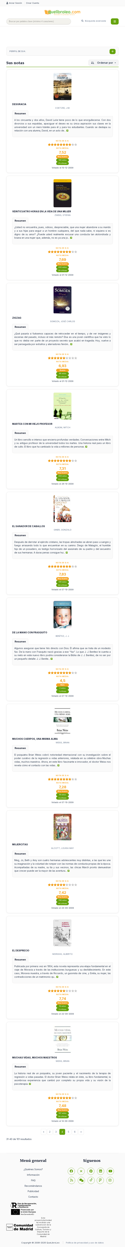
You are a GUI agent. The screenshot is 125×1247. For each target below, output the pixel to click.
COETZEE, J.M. (62, 108)
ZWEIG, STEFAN (62, 215)
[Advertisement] (65, 37)
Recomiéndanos (33, 1185)
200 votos (62, 267)
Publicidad (33, 1191)
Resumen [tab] (20, 113)
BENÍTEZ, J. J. (62, 636)
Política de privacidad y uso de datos (85, 1242)
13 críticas (62, 377)
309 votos (62, 476)
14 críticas (62, 1116)
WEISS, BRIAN (62, 742)
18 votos (62, 795)
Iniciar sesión (16, 3)
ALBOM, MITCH (62, 427)
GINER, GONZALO (62, 529)
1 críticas (62, 691)
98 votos (62, 373)
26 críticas (62, 270)
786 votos (62, 900)
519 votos (63, 582)
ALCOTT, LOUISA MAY (62, 848)
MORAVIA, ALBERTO (62, 954)
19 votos (62, 1006)
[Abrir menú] (115, 21)
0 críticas (62, 798)
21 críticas (62, 163)
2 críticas (62, 1009)
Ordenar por (105, 62)
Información (33, 1174)
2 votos (62, 688)
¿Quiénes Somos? (33, 1169)
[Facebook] (71, 1171)
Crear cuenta (32, 3)
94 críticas (62, 585)
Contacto (33, 1196)
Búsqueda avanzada (95, 20)
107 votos (62, 1113)
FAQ (33, 1180)
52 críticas (62, 479)
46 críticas (62, 903)
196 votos (63, 160)
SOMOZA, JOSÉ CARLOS (62, 321)
